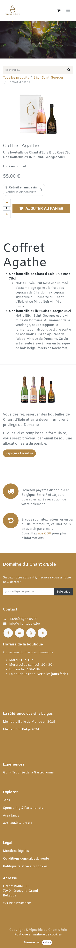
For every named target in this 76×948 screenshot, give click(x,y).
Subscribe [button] (63, 591)
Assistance (11, 816)
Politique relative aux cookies (25, 866)
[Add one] (7, 214)
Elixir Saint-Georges (48, 78)
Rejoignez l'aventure (19, 453)
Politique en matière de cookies (38, 935)
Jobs (7, 800)
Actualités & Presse (17, 823)
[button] (41, 208)
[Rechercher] (69, 70)
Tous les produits (16, 78)
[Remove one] (7, 203)
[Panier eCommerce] (59, 10)
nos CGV (44, 534)
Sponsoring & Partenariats (23, 808)
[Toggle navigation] (68, 10)
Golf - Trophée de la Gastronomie (28, 773)
